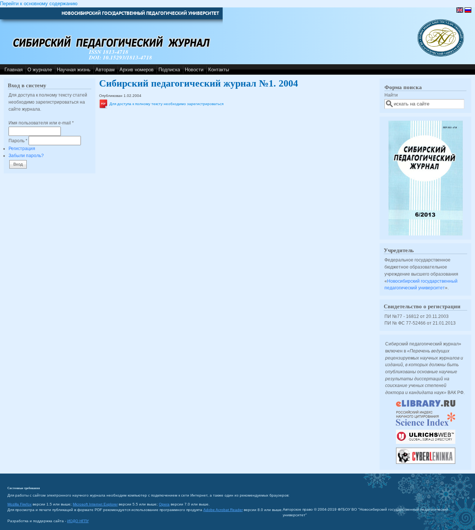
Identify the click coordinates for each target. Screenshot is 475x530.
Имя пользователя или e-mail (41, 122)
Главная (13, 69)
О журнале (39, 69)
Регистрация (22, 148)
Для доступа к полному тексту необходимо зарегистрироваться (166, 104)
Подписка (169, 69)
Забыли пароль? (26, 155)
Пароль (18, 140)
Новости (194, 69)
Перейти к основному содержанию (39, 3)
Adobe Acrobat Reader (223, 510)
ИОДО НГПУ (78, 521)
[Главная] (440, 55)
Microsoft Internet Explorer (95, 504)
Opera (164, 504)
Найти (391, 94)
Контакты (218, 69)
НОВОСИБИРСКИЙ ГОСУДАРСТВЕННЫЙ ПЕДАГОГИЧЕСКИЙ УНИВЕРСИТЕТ (140, 13)
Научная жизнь (74, 69)
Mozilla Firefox (19, 504)
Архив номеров (136, 69)
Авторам (105, 69)
